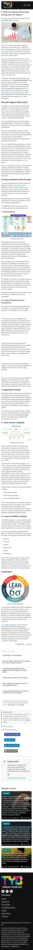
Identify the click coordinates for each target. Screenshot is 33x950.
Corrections (4, 916)
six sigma (29, 644)
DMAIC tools (20, 185)
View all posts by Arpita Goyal (16, 778)
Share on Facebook (13, 734)
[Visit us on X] (7, 891)
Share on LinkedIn (13, 745)
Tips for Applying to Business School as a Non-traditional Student (15, 684)
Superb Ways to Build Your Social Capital (15, 678)
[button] (25, 5)
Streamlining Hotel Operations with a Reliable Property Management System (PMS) (15, 670)
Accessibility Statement (8, 907)
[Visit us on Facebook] (3, 891)
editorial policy (11, 704)
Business (10, 726)
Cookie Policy (15, 946)
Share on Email (12, 751)
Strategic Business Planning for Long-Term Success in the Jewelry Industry (16, 692)
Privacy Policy (5, 904)
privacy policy (5, 946)
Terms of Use (5, 901)
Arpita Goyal (7, 18)
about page (21, 704)
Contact (3, 898)
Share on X (10, 740)
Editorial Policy (5, 913)
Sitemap (3, 910)
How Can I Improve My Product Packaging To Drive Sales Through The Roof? (16, 662)
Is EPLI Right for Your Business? (12, 655)
